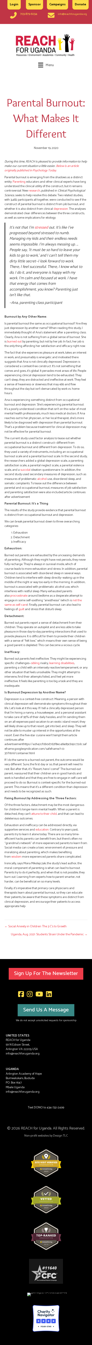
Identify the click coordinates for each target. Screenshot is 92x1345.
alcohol (42, 479)
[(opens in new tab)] (46, 1163)
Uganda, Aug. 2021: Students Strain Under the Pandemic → (49, 934)
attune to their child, (44, 814)
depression (61, 209)
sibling (35, 663)
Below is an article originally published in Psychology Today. (41, 168)
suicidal (25, 470)
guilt (21, 609)
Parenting (19, 181)
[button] (46, 974)
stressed (41, 227)
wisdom (16, 856)
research (34, 190)
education (42, 829)
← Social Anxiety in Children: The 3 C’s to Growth (35, 926)
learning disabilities (61, 663)
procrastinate (18, 595)
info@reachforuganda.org (72, 14)
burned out (14, 341)
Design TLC (60, 1135)
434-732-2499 (55, 1107)
